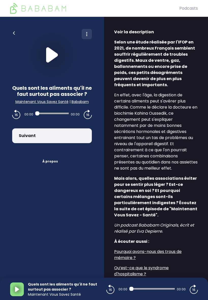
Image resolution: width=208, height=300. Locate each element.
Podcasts (188, 8)
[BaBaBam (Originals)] (94, 8)
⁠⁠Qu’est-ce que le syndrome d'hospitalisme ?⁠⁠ (141, 271)
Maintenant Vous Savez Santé (41, 101)
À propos (50, 161)
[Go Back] (14, 32)
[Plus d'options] (87, 34)
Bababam (80, 101)
